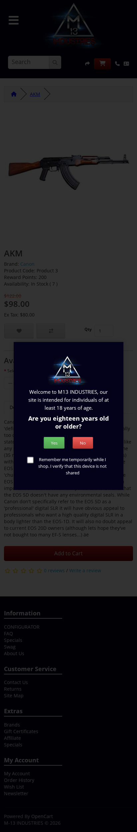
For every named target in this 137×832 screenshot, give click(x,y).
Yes (54, 443)
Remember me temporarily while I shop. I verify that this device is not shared (72, 466)
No (83, 443)
